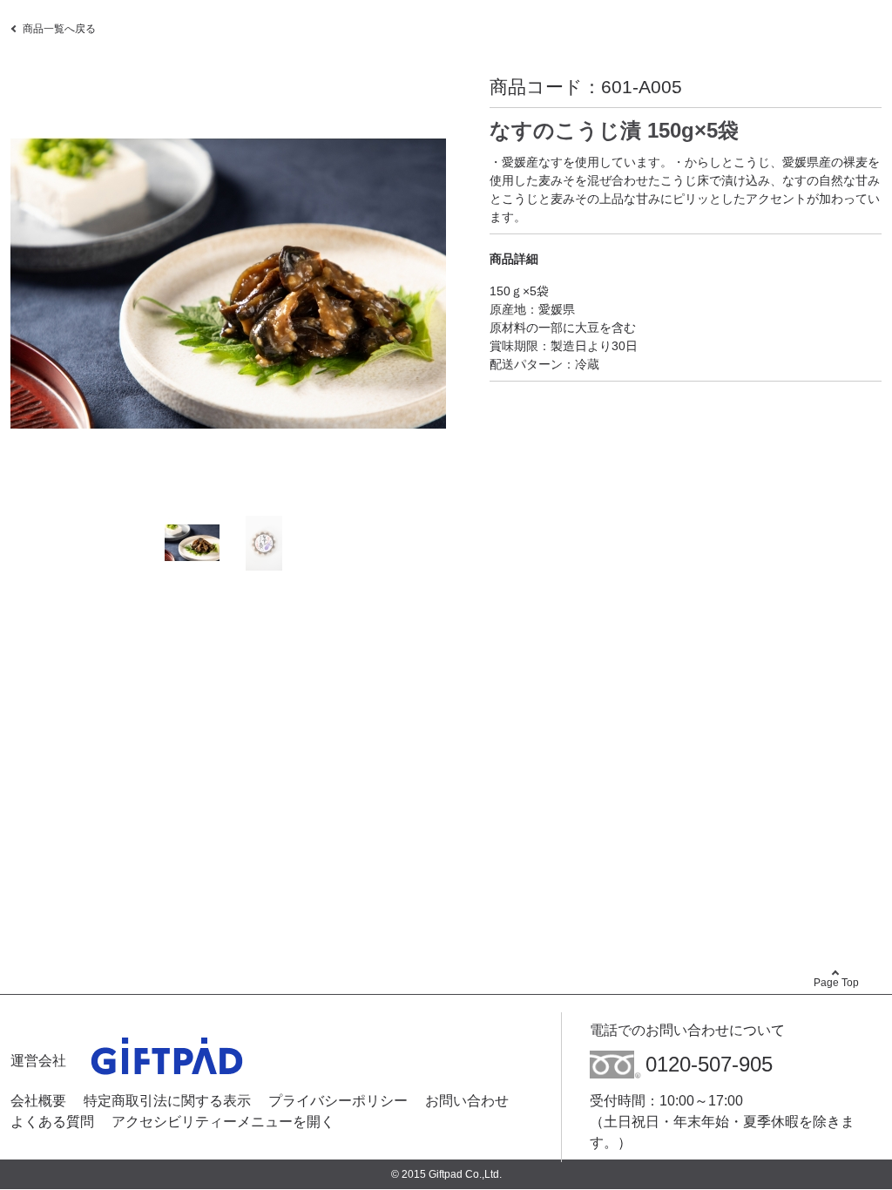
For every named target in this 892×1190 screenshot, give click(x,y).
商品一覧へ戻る (59, 29)
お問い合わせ (467, 1100)
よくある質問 (52, 1121)
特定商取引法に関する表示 (167, 1100)
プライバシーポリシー (338, 1100)
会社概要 (38, 1100)
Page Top (836, 983)
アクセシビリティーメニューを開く (223, 1121)
